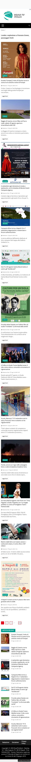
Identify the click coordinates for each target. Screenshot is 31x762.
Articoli (4, 495)
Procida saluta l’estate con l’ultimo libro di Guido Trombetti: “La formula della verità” (14, 325)
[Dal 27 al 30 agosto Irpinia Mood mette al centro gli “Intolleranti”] (15, 257)
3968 (19, 623)
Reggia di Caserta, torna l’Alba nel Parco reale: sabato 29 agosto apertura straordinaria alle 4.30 (14, 123)
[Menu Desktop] (2, 25)
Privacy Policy (24, 742)
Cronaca (5, 360)
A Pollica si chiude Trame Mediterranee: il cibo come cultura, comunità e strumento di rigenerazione (15, 367)
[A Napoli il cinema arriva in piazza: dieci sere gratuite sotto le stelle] (15, 579)
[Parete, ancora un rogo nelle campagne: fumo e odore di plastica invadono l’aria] (15, 451)
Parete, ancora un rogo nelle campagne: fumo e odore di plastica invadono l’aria (14, 466)
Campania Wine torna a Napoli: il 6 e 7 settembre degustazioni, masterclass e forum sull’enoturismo (13, 230)
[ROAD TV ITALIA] (14, 16)
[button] (29, 26)
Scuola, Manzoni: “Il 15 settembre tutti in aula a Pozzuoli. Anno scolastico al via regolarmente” (14, 420)
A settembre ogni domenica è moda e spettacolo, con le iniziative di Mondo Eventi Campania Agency (15, 188)
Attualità (5, 181)
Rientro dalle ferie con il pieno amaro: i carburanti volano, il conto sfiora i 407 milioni (13, 544)
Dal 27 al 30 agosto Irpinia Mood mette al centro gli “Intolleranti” (14, 268)
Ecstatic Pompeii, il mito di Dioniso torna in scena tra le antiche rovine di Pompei (15, 81)
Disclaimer (15, 742)
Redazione (5, 742)
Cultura (5, 75)
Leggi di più (5, 96)
